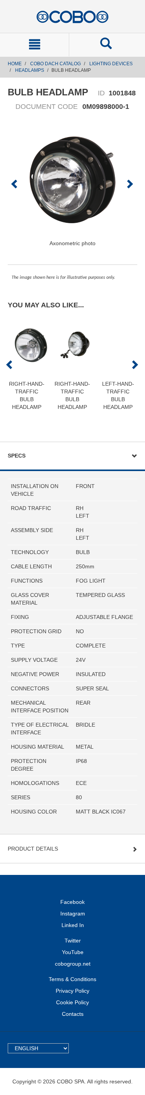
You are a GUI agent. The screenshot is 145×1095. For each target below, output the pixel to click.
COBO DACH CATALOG (55, 63)
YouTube (73, 952)
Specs (17, 456)
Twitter (73, 940)
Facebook (72, 902)
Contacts (73, 1014)
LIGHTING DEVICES (111, 63)
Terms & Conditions (72, 979)
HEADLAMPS (29, 70)
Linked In (72, 925)
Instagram (72, 913)
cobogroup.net (72, 964)
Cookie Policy (72, 1002)
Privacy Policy (72, 991)
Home (15, 63)
